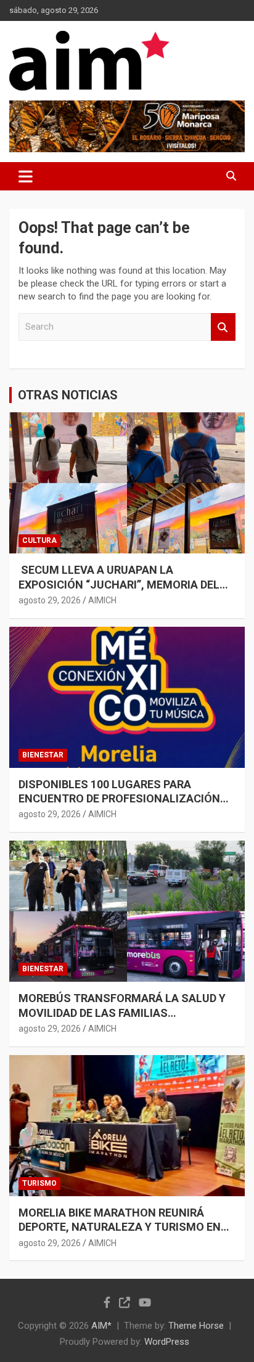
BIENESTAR (42, 755)
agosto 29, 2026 (49, 600)
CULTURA (39, 540)
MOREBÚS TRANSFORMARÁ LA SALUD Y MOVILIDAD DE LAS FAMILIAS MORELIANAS (122, 1013)
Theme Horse (196, 1325)
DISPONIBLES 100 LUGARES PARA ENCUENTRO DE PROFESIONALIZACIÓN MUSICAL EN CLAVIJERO (119, 799)
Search (223, 327)
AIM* (101, 1325)
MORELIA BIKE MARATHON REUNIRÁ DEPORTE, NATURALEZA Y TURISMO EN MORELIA (119, 1227)
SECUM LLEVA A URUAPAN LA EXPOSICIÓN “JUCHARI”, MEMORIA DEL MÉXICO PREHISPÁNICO (118, 584)
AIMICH (102, 600)
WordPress (166, 1341)
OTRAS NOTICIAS (68, 395)
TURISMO (39, 1183)
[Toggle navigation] (25, 176)
